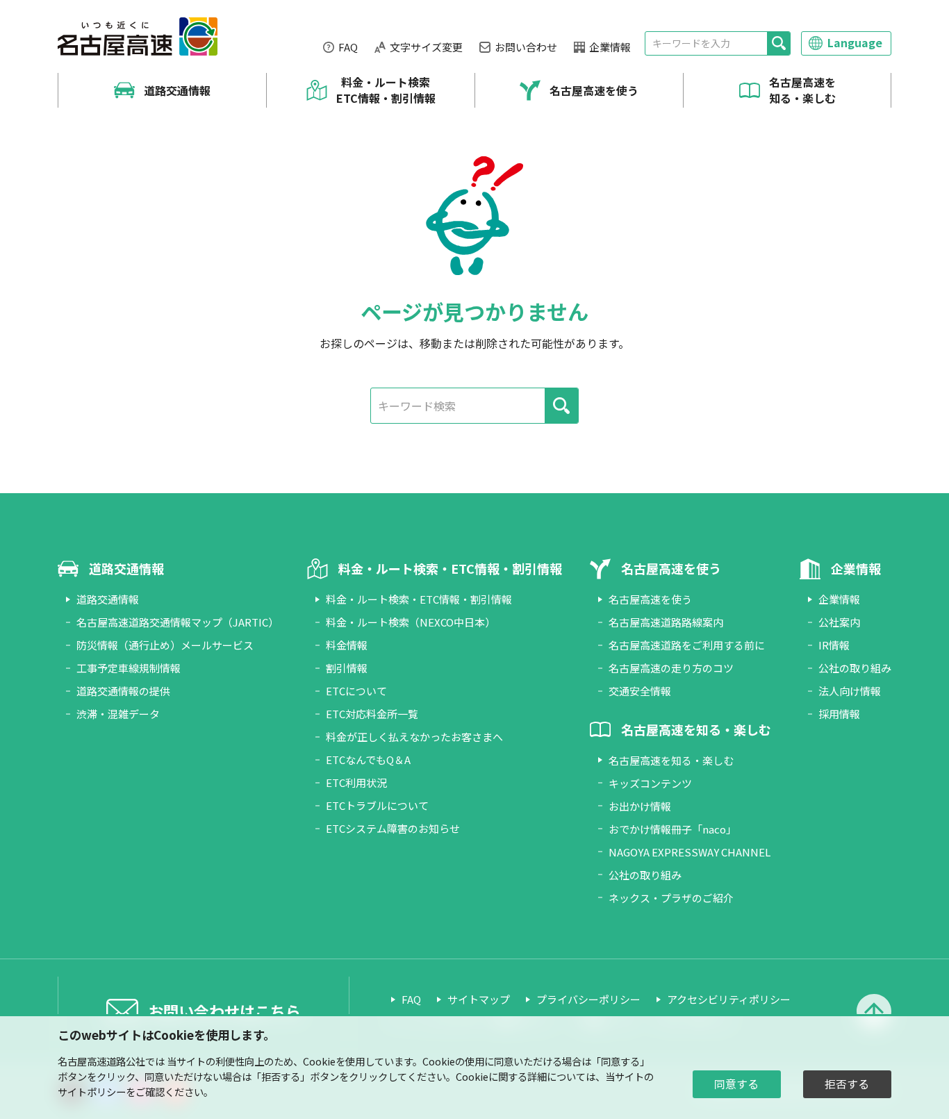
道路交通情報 (177, 90)
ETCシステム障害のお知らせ (393, 828)
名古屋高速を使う (594, 90)
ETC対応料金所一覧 (372, 713)
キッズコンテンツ (650, 783)
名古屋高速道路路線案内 (666, 622)
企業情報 (610, 47)
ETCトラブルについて (377, 805)
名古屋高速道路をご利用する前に (687, 645)
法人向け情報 (849, 690)
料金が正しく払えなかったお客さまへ (414, 736)
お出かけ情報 (640, 806)
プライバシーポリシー (588, 999)
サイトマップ (478, 999)
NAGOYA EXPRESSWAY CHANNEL (689, 852)
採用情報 (839, 713)
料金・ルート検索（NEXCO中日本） (410, 622)
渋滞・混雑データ (118, 713)
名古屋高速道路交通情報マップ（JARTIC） (177, 622)
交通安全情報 (640, 690)
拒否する (847, 1084)
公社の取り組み (645, 875)
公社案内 (839, 622)
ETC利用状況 (356, 782)
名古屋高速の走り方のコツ (671, 668)
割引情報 (347, 668)
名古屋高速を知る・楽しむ (802, 90)
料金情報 (347, 645)
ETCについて (356, 690)
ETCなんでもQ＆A (368, 759)
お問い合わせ (526, 47)
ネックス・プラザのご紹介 (671, 897)
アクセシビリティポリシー (729, 999)
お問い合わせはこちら (224, 1011)
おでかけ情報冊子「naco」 (672, 829)
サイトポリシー (92, 1091)
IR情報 (834, 645)
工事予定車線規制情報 (128, 668)
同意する (736, 1084)
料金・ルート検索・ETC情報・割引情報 (419, 599)
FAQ (348, 47)
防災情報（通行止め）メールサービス (165, 645)
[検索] (778, 43)
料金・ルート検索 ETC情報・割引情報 (386, 90)
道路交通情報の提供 (123, 690)
